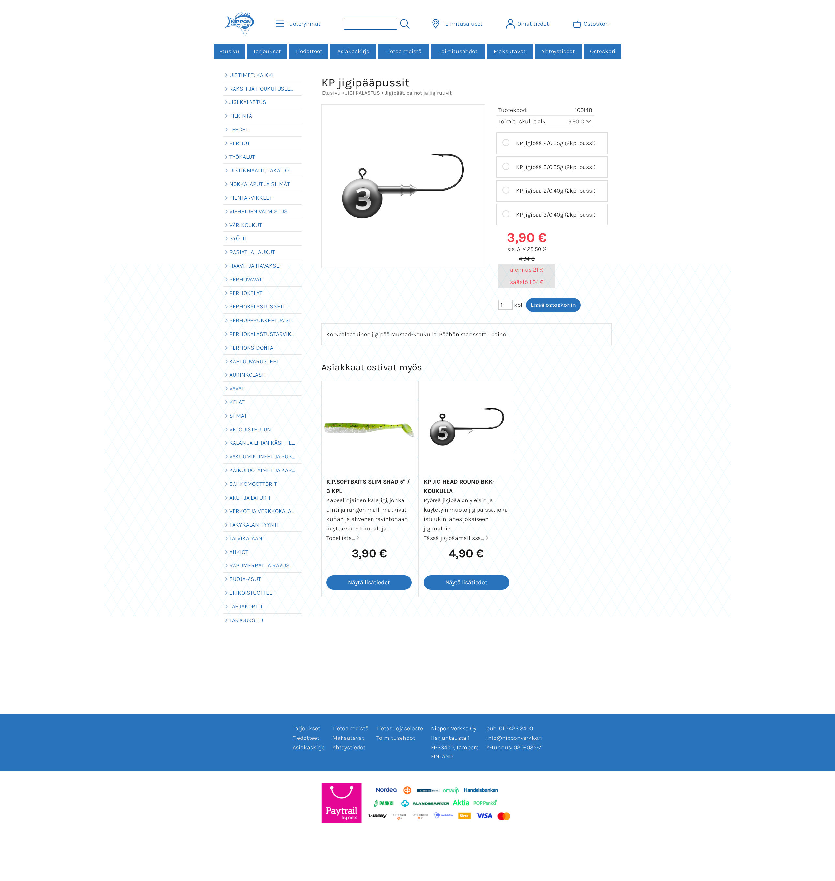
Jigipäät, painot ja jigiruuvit (418, 93)
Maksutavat (510, 51)
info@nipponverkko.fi (514, 737)
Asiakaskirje (353, 51)
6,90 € (576, 121)
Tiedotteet (309, 51)
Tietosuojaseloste (399, 728)
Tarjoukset (267, 51)
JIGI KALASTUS (362, 93)
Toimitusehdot (458, 51)
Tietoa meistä (404, 51)
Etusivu (229, 51)
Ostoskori (602, 51)
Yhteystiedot (558, 51)
